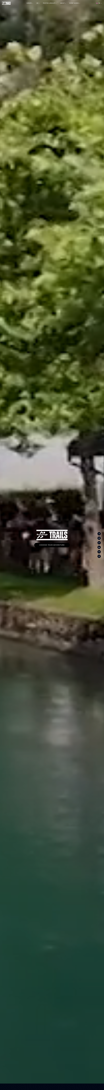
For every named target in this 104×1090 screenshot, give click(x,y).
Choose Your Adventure (52, 545)
